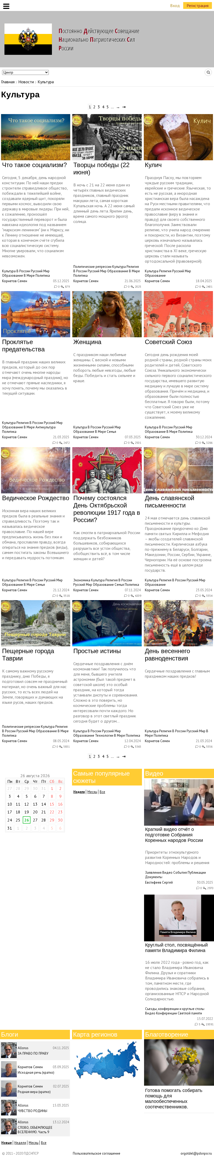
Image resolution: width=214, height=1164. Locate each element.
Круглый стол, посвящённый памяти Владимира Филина (176, 947)
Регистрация (198, 5)
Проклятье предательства (23, 345)
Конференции (166, 1013)
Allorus (23, 1048)
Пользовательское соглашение (96, 1153)
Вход (175, 5)
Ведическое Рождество (35, 497)
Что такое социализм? (34, 164)
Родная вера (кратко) (34, 1092)
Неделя (20, 1143)
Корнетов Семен (14, 281)
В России (23, 271)
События (180, 872)
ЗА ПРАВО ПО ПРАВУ (33, 1053)
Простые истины (97, 650)
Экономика (81, 580)
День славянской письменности (169, 501)
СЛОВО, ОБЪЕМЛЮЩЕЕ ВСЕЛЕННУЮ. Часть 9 (35, 1129)
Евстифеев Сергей (159, 882)
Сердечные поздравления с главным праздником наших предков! (177, 673)
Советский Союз (168, 341)
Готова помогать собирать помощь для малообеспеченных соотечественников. (173, 1098)
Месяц (92, 792)
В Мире (29, 275)
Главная (8, 81)
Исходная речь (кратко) (36, 1072)
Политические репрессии (92, 266)
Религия (133, 266)
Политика (42, 275)
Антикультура (45, 427)
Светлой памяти (190, 1013)
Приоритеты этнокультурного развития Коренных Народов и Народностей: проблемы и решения (177, 857)
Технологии (104, 735)
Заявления (153, 872)
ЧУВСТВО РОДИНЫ (32, 1111)
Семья (111, 431)
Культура (9, 271)
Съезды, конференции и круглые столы (174, 1009)
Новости (26, 81)
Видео (167, 872)
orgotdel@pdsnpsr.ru (196, 1153)
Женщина (87, 341)
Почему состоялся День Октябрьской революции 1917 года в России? (106, 508)
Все (102, 792)
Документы (153, 877)
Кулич (153, 164)
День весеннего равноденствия (167, 654)
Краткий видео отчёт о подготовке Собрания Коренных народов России (174, 835)
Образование (12, 275)
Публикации (197, 872)
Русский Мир (40, 271)
